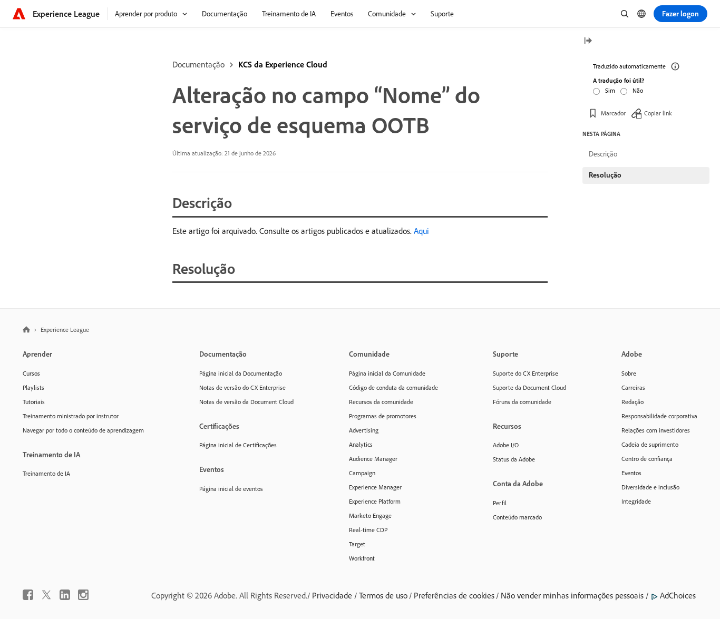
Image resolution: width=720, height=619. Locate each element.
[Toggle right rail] (587, 41)
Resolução (605, 175)
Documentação (198, 64)
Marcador (613, 113)
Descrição (603, 154)
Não (638, 90)
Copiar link (658, 113)
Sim (610, 90)
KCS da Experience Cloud (282, 64)
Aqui (421, 230)
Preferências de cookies (454, 595)
